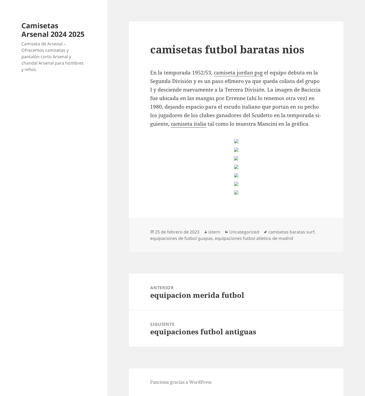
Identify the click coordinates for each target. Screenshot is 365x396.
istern (214, 232)
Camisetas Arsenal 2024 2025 (52, 30)
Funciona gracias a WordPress (181, 382)
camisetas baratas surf (291, 232)
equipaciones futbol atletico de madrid (254, 238)
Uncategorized (244, 232)
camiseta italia (188, 123)
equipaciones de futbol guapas (181, 238)
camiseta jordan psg (238, 72)
